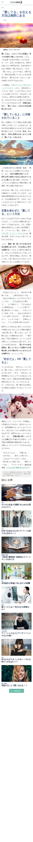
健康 (2, 605)
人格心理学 (4, 631)
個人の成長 (4, 683)
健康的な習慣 (4, 555)
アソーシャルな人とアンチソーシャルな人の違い (16, 634)
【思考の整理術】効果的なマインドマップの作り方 (16, 558)
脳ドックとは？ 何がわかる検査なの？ (15, 608)
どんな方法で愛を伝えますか (17, 468)
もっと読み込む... (16, 691)
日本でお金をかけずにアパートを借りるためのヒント (16, 532)
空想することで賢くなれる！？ (14, 685)
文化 (2, 502)
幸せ (2, 7)
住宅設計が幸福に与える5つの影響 (15, 583)
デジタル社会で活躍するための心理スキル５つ (16, 505)
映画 (14, 301)
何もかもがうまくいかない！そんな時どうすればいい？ (16, 660)
